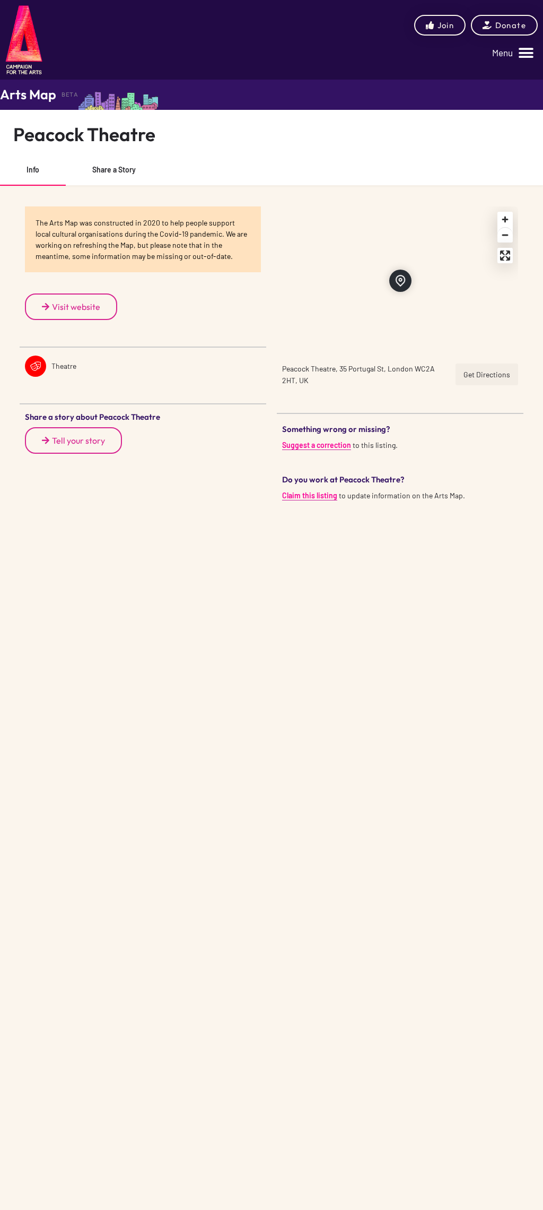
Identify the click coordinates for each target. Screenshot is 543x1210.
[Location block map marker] (400, 281)
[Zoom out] (505, 235)
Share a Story (114, 169)
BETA (70, 94)
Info (33, 169)
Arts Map (28, 94)
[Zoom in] (505, 219)
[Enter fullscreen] (505, 255)
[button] (513, 53)
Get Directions (486, 374)
